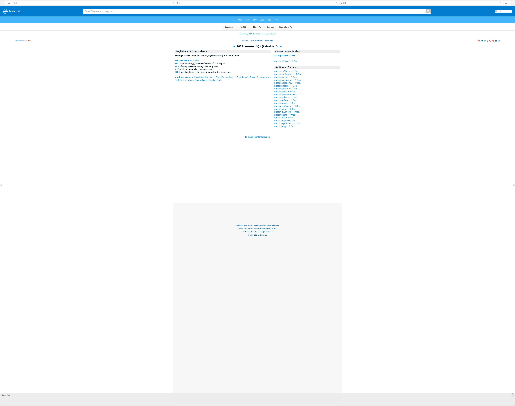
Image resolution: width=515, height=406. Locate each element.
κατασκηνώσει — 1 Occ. (285, 88)
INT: (177, 72)
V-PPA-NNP (193, 60)
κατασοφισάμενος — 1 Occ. (287, 106)
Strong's (22, 40)
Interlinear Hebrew (203, 77)
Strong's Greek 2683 (284, 55)
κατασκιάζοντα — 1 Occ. (286, 61)
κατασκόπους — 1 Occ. (285, 103)
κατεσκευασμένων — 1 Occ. (287, 80)
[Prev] (3, 191)
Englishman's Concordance (257, 137)
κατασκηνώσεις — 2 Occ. (286, 97)
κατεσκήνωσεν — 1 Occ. (286, 94)
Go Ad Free (6, 395)
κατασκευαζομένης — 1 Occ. (288, 74)
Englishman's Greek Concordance (253, 77)
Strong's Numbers (224, 77)
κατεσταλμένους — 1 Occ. (287, 112)
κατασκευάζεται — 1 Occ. (286, 71)
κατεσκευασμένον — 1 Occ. (287, 83)
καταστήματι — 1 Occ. (285, 115)
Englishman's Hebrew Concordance (191, 80)
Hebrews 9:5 (181, 60)
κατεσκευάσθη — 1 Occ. (285, 86)
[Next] (511, 191)
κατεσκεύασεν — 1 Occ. (285, 77)
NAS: (177, 66)
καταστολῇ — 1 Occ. (284, 117)
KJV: (177, 69)
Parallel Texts (215, 80)
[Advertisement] (257, 186)
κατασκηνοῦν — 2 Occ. (285, 91)
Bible (17, 40)
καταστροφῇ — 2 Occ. (284, 126)
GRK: (177, 63)
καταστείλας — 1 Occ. (285, 109)
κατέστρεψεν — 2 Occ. (285, 120)
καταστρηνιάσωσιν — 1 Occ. (287, 123)
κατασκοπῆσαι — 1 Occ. (285, 100)
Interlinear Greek (183, 77)
